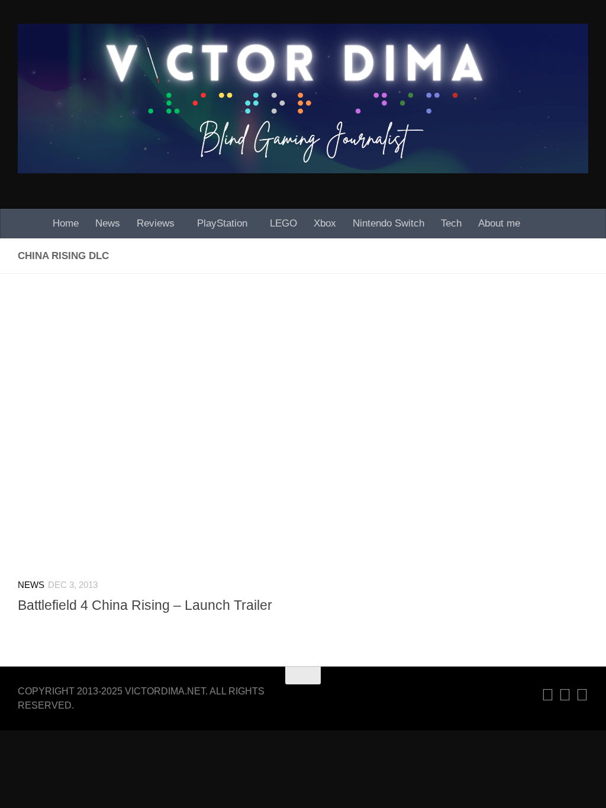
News (107, 223)
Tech (451, 223)
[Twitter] (565, 695)
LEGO (283, 223)
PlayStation (222, 223)
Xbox (325, 223)
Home (66, 223)
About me (499, 223)
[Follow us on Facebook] (582, 695)
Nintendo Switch (388, 223)
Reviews (156, 223)
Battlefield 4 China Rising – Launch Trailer (145, 605)
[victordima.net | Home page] (303, 98)
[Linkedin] (547, 695)
